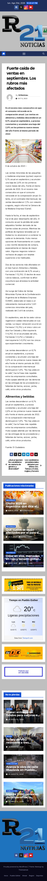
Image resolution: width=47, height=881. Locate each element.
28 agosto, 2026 (16, 747)
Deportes (39, 876)
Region (9, 736)
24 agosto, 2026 (16, 801)
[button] (43, 53)
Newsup (38, 867)
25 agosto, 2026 (16, 774)
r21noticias (27, 511)
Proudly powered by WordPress (15, 867)
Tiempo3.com (27, 638)
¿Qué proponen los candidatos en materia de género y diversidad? (15, 464)
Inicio (6, 876)
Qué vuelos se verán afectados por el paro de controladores (23, 532)
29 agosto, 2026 (16, 719)
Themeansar (23, 870)
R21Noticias (23, 95)
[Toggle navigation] (24, 53)
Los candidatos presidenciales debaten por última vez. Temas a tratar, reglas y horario (31, 465)
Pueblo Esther (12, 763)
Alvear (9, 709)
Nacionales (11, 500)
